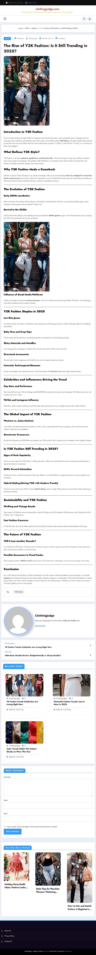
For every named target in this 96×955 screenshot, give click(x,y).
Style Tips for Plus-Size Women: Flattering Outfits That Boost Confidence (48, 890)
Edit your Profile (69, 621)
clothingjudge (33, 38)
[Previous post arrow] (90, 645)
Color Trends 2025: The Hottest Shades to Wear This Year (21, 750)
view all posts (40, 626)
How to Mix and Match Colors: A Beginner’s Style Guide (79, 907)
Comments (7, 777)
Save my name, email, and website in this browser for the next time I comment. (32, 827)
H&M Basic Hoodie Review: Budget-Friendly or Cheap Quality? (33, 655)
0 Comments (61, 38)
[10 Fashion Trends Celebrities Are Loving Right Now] (24, 685)
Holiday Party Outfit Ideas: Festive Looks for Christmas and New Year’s (16, 886)
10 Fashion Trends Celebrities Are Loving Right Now (28, 647)
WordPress (46, 951)
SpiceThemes (68, 951)
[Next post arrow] (90, 655)
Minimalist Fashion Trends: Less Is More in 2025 (69, 703)
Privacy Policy (9, 936)
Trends (7, 38)
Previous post (9, 643)
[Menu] (5, 18)
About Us (7, 931)
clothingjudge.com (47, 9)
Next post (8, 652)
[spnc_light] (89, 18)
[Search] (84, 19)
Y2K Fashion (20, 38)
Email (5, 813)
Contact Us (8, 941)
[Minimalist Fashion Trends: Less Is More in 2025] (71, 685)
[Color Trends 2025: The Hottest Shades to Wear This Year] (24, 732)
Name (6, 800)
